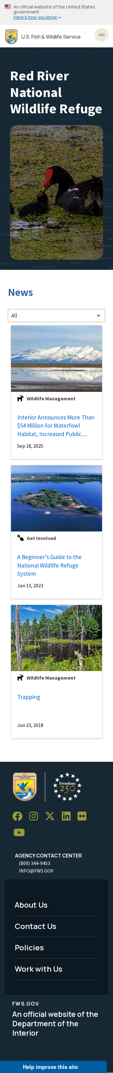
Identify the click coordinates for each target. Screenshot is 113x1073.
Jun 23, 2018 (30, 725)
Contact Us (35, 926)
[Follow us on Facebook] (19, 816)
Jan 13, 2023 (30, 585)
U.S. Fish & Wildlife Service (51, 37)
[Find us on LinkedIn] (68, 816)
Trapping (28, 697)
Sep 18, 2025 (30, 446)
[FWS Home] (11, 36)
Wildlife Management (51, 398)
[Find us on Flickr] (84, 816)
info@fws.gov (36, 870)
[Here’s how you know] (56, 12)
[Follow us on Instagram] (35, 816)
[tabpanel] (56, 531)
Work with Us (38, 969)
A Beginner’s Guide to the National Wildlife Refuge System (49, 565)
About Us (31, 905)
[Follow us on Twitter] (52, 816)
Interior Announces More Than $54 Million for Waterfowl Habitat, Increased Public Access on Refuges (55, 426)
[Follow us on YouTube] (21, 833)
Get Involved (41, 538)
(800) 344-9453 (34, 863)
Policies (29, 947)
